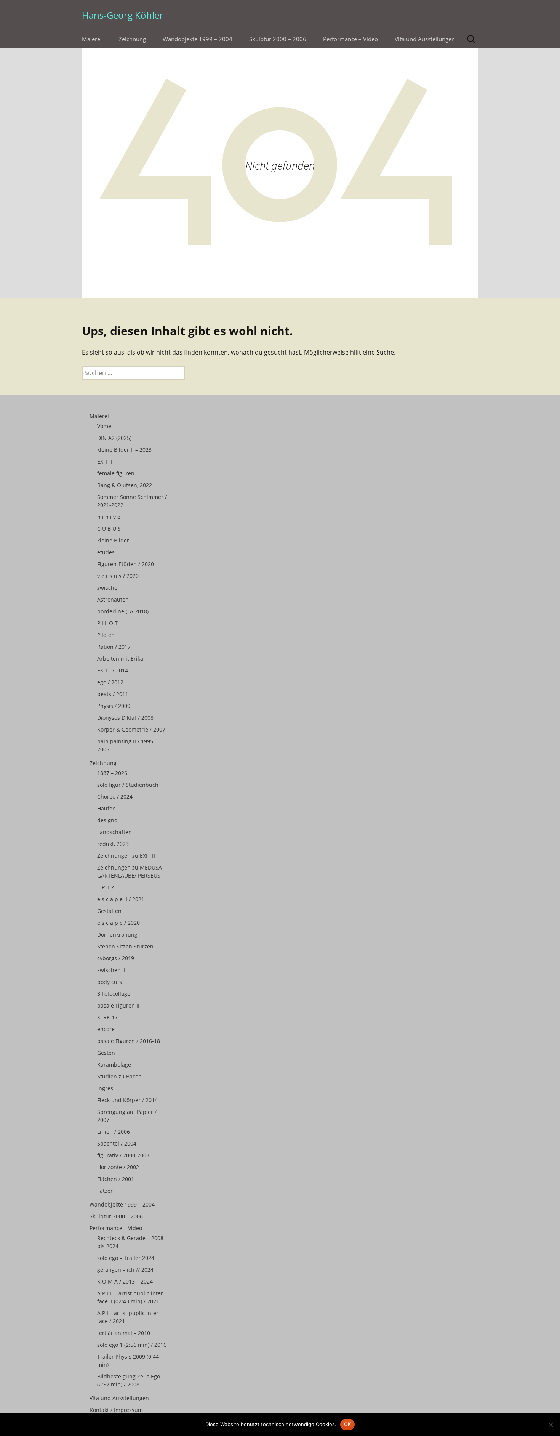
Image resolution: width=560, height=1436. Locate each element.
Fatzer (105, 1190)
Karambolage (114, 1064)
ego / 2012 (110, 682)
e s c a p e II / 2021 (120, 899)
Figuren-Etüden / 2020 (125, 564)
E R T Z (105, 887)
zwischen (109, 587)
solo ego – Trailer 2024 (125, 1257)
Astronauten (113, 599)
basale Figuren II (118, 1005)
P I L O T (107, 623)
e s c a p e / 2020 (118, 922)
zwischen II (111, 970)
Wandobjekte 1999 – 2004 (197, 39)
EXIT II (104, 461)
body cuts (109, 981)
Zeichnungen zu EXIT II (126, 855)
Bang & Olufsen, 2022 (124, 485)
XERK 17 (107, 1017)
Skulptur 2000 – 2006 (277, 39)
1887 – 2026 (112, 773)
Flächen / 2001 (115, 1178)
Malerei (92, 39)
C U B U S (109, 528)
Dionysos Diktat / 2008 (125, 717)
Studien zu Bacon (119, 1076)
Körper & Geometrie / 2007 (131, 729)
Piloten (106, 635)
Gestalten (109, 911)
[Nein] (550, 1424)
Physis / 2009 (113, 705)
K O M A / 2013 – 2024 (125, 1281)
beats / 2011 (112, 694)
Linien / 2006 (113, 1131)
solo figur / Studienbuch (127, 784)
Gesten (106, 1052)
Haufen (106, 808)
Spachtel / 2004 (116, 1143)
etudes (106, 552)
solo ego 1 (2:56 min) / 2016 (131, 1344)
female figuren (115, 473)
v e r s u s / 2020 (118, 575)
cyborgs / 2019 (115, 958)
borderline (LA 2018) (123, 611)
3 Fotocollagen (115, 993)
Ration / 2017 (114, 646)
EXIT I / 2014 (112, 670)
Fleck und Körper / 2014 (127, 1100)
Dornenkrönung (117, 934)
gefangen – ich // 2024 (125, 1269)
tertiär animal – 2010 (123, 1333)
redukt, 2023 (113, 843)
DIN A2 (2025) (114, 437)
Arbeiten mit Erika (120, 658)
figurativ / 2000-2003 (123, 1155)
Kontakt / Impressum (116, 1410)
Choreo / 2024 (115, 796)
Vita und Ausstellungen (425, 39)
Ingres (105, 1088)
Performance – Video (350, 39)
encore (106, 1029)
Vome (104, 426)
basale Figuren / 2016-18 (128, 1041)
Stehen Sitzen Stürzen (125, 946)
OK (347, 1424)
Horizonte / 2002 (118, 1167)
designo (107, 820)
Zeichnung (132, 39)
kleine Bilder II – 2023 (124, 449)
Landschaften (114, 832)
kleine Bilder (113, 540)
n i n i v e (108, 516)
